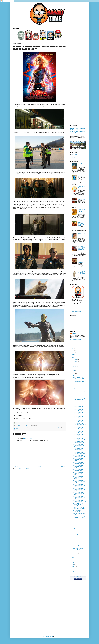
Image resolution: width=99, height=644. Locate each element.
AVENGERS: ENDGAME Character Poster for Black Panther (79, 489)
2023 (73, 350)
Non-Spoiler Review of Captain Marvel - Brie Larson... (79, 543)
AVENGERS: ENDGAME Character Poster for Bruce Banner (79, 481)
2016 (73, 560)
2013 (73, 566)
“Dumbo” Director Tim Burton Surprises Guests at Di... (79, 531)
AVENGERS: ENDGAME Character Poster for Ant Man (78, 493)
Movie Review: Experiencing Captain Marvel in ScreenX (79, 517)
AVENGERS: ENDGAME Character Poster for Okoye (79, 432)
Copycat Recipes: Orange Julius (81, 187)
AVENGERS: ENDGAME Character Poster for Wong (79, 391)
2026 (73, 345)
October (74, 363)
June (74, 370)
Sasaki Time (20, 425)
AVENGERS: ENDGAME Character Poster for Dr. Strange (78, 466)
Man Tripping (74, 157)
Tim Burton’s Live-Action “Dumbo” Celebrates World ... (79, 523)
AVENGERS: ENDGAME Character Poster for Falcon (79, 463)
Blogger (52, 632)
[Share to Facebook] (35, 425)
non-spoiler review (51, 427)
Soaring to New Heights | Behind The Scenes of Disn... (78, 549)
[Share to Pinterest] (36, 425)
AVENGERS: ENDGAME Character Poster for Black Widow (79, 485)
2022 (73, 352)
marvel (40, 427)
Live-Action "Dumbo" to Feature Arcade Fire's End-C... (79, 546)
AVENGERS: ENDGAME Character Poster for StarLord (78, 413)
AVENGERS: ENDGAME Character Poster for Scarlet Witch (79, 497)
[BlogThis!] (32, 425)
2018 (73, 557)
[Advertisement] (78, 51)
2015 (73, 562)
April (74, 373)
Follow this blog (78, 578)
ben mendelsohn (20, 427)
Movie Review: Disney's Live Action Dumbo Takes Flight (79, 384)
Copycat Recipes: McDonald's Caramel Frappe (81, 272)
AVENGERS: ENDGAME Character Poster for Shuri (79, 421)
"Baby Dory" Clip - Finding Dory (81, 176)
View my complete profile (75, 339)
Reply (18, 442)
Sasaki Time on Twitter (76, 310)
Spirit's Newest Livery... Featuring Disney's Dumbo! (79, 533)
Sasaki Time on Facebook (77, 311)
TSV (55, 636)
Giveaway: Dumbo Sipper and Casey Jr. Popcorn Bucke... (79, 378)
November (75, 361)
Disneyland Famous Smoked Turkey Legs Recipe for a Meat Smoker (81, 248)
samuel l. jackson (58, 427)
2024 (73, 348)
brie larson (25, 427)
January (74, 555)
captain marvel (30, 427)
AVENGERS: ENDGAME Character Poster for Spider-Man (79, 417)
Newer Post (16, 466)
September (75, 364)
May (74, 372)
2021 (73, 354)
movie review (44, 427)
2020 (73, 356)
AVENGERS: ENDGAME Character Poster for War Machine (78, 401)
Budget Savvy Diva (76, 154)
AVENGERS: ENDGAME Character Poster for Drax (79, 470)
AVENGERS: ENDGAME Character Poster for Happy (79, 453)
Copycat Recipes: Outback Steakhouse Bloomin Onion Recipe (81, 223)
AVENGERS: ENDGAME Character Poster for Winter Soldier (79, 394)
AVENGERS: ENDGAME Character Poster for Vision (79, 404)
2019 (73, 357)
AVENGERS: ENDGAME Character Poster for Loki (78, 442)
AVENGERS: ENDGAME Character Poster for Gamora (78, 459)
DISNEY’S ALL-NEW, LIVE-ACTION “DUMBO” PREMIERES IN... (78, 504)
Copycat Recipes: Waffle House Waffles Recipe (81, 210)
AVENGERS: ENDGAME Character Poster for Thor (78, 410)
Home (39, 466)
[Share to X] (33, 425)
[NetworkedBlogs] (78, 576)
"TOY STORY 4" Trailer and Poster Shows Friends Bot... (79, 508)
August (74, 366)
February (75, 553)
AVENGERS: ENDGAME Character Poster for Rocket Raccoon (79, 424)
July (74, 368)
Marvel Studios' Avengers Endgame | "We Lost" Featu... (78, 387)
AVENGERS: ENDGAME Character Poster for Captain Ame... (79, 473)
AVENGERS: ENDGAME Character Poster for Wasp (79, 397)
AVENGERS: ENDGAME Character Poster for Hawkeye (78, 449)
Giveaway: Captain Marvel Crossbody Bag (78, 511)
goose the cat (36, 427)
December (75, 359)
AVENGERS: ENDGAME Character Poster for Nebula (79, 501)
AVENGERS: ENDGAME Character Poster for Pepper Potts (79, 428)
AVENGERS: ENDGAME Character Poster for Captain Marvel (79, 477)
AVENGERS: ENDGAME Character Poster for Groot (79, 456)
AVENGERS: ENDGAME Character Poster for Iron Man (78, 445)
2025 (73, 346)
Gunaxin (73, 156)
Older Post (63, 466)
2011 (73, 569)
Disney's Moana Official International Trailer (81, 235)
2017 (73, 559)
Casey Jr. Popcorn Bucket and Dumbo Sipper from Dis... (79, 381)
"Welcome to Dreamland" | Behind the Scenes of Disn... (79, 520)
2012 (73, 568)
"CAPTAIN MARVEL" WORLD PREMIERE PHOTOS (79, 540)
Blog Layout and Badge (48, 636)
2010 (73, 571)
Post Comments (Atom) (24, 468)
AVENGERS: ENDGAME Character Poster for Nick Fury (78, 435)
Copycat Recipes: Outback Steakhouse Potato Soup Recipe (82, 260)
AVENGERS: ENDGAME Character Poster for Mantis (79, 439)
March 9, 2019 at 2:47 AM (28, 438)
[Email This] (30, 425)
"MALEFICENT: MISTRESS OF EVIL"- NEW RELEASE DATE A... (79, 537)
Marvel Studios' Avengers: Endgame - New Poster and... (78, 527)
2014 (73, 564)
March (74, 375)
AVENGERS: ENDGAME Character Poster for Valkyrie (79, 407)
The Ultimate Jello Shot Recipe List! (81, 199)
